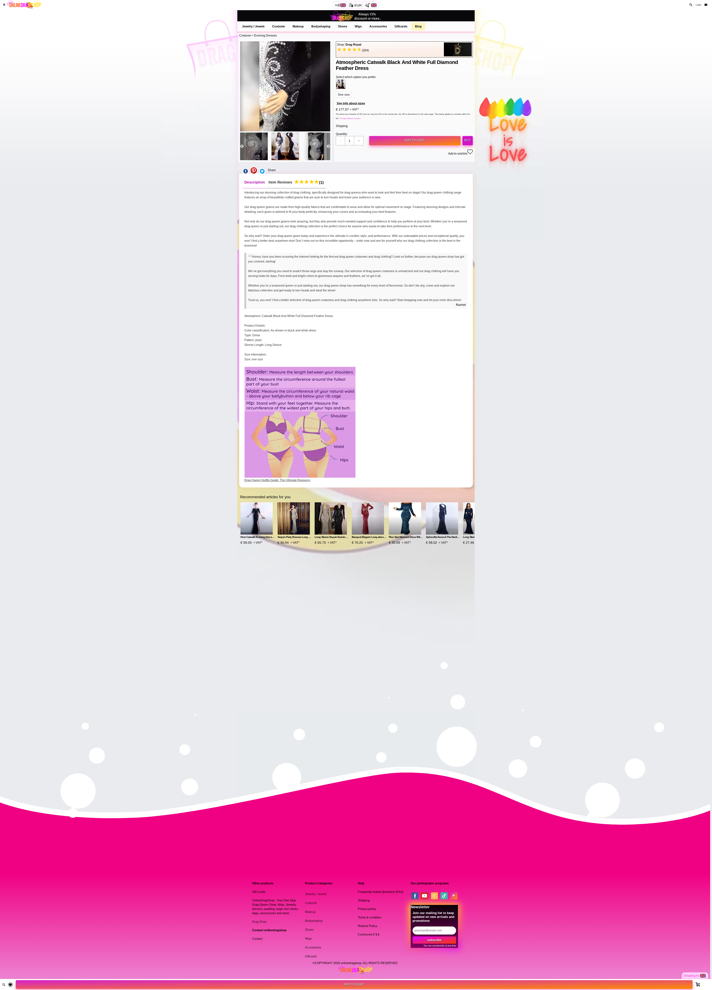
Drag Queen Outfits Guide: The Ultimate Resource (277, 480)
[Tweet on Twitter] (262, 170)
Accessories (378, 26)
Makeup (298, 26)
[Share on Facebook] (245, 170)
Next (328, 146)
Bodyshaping (320, 26)
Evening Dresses (265, 35)
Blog (418, 26)
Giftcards (401, 26)
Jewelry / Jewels (253, 26)
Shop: (349, 44)
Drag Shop (259, 921)
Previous (242, 146)
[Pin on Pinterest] (253, 170)
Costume (278, 26)
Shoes (342, 26)
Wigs (358, 26)
